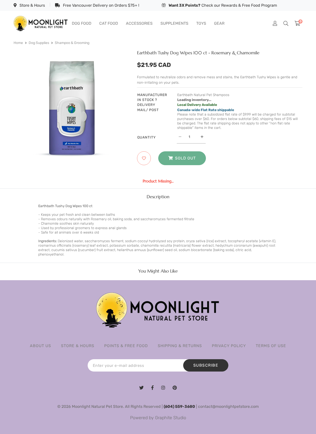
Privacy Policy (229, 345)
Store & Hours (32, 5)
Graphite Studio (170, 417)
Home (18, 43)
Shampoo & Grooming (72, 43)
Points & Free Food (126, 345)
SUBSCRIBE (205, 365)
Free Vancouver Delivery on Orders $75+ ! (100, 5)
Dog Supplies (39, 43)
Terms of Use (271, 345)
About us (40, 345)
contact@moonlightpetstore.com (228, 406)
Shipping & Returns (180, 345)
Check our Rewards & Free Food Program (223, 5)
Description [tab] (158, 197)
